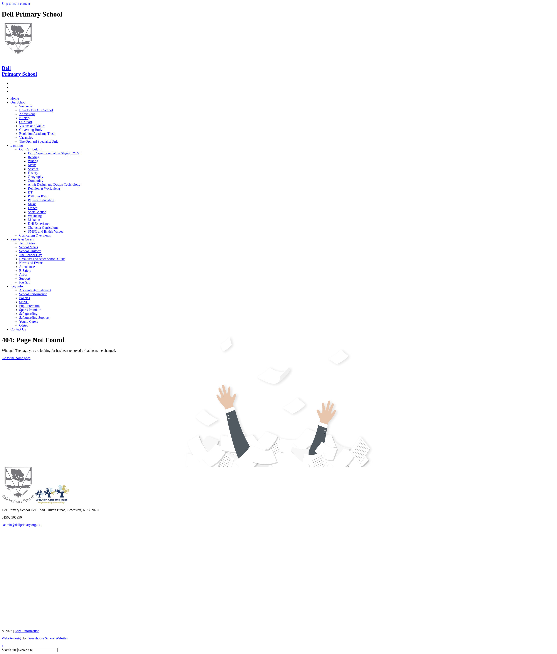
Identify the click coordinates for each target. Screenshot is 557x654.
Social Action (37, 212)
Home (14, 98)
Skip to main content (16, 3)
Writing (33, 161)
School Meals (28, 247)
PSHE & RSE (37, 196)
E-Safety (25, 270)
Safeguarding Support (34, 317)
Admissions (27, 114)
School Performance (33, 294)
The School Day (30, 255)
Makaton (34, 220)
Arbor (23, 274)
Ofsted (23, 325)
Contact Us (18, 329)
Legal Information (27, 631)
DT (30, 192)
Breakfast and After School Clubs (42, 259)
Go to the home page (16, 358)
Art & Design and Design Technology (54, 184)
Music (32, 204)
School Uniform (30, 251)
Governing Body (30, 130)
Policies (24, 298)
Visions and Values (32, 126)
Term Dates (27, 243)
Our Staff (25, 122)
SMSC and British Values (45, 231)
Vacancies (26, 137)
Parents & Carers (22, 239)
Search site (9, 650)
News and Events (31, 263)
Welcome (25, 106)
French (32, 208)
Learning (16, 145)
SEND (24, 302)
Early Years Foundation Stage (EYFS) (54, 153)
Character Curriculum (43, 227)
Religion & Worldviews (44, 188)
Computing (35, 180)
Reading (33, 157)
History (33, 173)
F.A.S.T (24, 282)
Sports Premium (30, 310)
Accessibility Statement (35, 290)
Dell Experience (39, 223)
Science (33, 169)
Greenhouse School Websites (48, 638)
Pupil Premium (29, 306)
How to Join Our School (36, 110)
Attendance (27, 267)
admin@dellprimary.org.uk (21, 525)
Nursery (24, 118)
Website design (12, 638)
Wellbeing (35, 216)
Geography (35, 177)
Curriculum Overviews (35, 235)
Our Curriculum (30, 149)
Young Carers (28, 321)
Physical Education (41, 200)
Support (24, 278)
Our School (18, 102)
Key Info (16, 286)
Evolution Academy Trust (36, 133)
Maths (32, 165)
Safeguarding (28, 313)
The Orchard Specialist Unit (38, 141)
